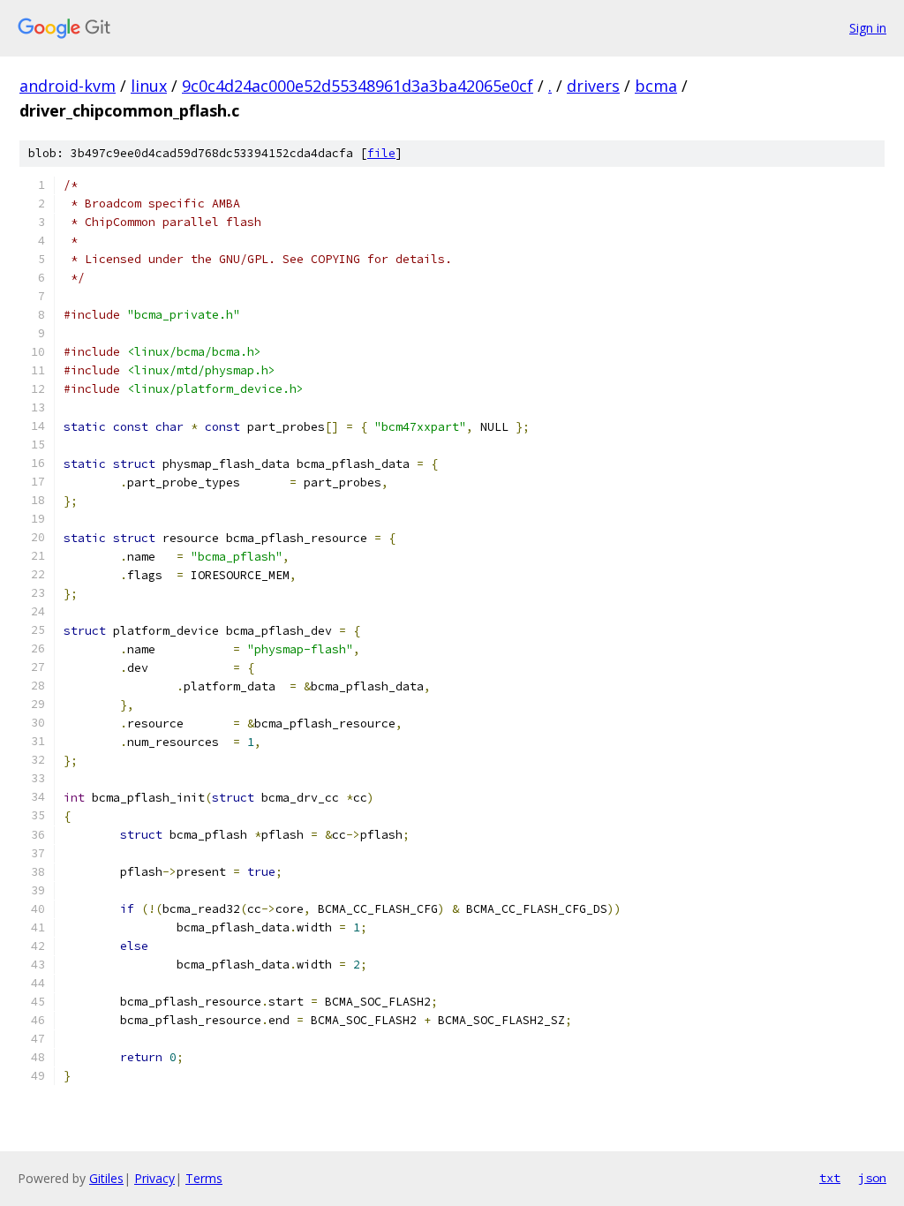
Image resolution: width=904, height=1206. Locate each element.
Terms (203, 1178)
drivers (593, 85)
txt (829, 1178)
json (872, 1178)
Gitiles (106, 1178)
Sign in (867, 27)
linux (149, 85)
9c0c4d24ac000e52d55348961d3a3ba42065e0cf (357, 85)
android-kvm (67, 85)
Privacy (154, 1178)
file (381, 153)
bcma (656, 85)
